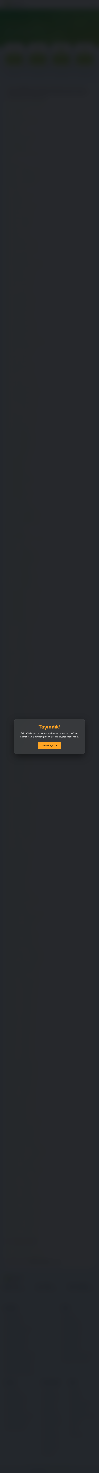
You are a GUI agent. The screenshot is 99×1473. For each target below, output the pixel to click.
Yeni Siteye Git (49, 745)
